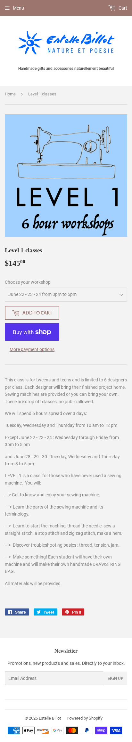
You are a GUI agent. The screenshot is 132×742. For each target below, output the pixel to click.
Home (10, 94)
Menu (18, 8)
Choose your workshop (28, 282)
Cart (122, 8)
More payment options (32, 349)
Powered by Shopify (85, 718)
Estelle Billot (50, 718)
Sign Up (115, 678)
